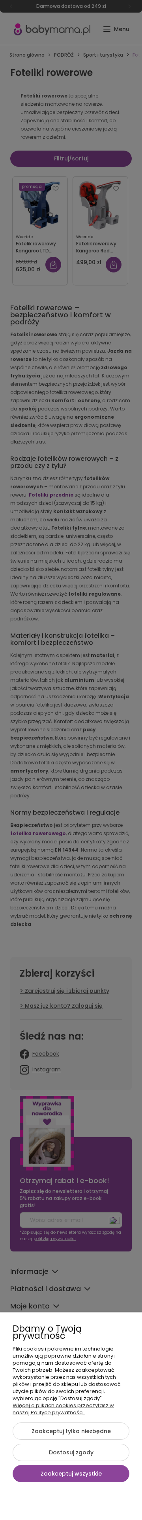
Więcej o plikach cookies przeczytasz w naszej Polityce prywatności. (63, 1409)
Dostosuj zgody (71, 1452)
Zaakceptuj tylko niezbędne (71, 1431)
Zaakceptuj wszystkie (71, 1474)
